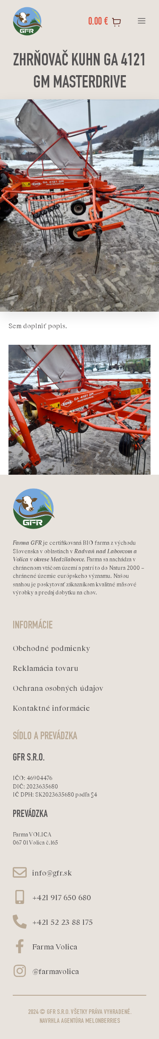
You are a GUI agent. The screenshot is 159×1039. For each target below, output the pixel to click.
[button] (141, 21)
